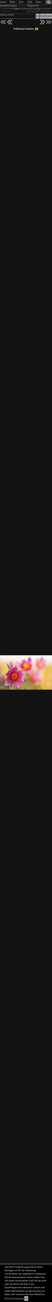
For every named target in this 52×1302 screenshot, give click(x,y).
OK (26, 1298)
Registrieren (33, 5)
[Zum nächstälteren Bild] (49, 22)
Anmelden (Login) (8, 5)
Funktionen (46, 16)
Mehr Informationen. (14, 1298)
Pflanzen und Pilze (7, 15)
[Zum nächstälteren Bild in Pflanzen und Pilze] (42, 22)
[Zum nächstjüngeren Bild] (3, 22)
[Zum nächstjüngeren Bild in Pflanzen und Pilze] (9, 22)
